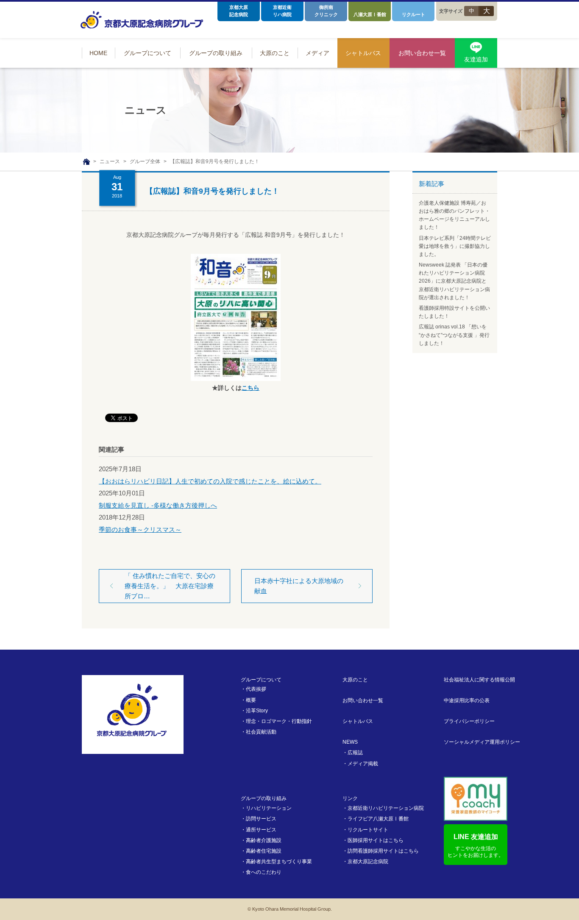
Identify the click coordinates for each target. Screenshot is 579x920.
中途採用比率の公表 (467, 700)
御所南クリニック (326, 11)
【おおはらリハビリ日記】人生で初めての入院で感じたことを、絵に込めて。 (210, 481)
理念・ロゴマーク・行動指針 (279, 721)
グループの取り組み (264, 798)
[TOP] (86, 161)
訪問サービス (261, 819)
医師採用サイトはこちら (376, 840)
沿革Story (257, 711)
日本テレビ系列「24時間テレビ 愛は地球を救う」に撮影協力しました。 (455, 246)
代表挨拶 (256, 689)
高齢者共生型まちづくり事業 (279, 861)
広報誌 (355, 753)
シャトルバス (357, 721)
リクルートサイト (368, 830)
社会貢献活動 (261, 732)
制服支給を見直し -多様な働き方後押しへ (158, 505)
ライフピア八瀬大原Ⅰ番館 (378, 819)
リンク (350, 798)
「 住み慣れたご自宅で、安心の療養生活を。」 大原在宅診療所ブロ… (170, 586)
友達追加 (476, 59)
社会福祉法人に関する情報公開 (479, 680)
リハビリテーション (269, 808)
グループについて (261, 680)
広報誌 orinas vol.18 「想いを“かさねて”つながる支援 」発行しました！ (454, 335)
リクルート (413, 14)
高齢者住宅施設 (263, 851)
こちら (250, 387)
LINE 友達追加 (476, 845)
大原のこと (355, 680)
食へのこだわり (263, 872)
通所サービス (261, 830)
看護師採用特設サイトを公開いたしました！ (454, 312)
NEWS (350, 742)
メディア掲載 (363, 764)
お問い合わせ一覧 (362, 700)
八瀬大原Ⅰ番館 (370, 14)
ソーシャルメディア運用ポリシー (482, 742)
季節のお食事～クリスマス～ (140, 529)
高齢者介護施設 (263, 840)
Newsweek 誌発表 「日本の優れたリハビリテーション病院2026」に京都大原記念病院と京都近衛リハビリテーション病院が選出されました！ (454, 281)
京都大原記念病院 (238, 11)
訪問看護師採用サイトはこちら (383, 851)
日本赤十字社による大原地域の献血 (298, 586)
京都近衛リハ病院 (282, 11)
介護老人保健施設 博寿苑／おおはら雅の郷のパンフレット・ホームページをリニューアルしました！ (454, 215)
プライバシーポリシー (469, 721)
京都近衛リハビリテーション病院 (386, 808)
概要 (251, 700)
